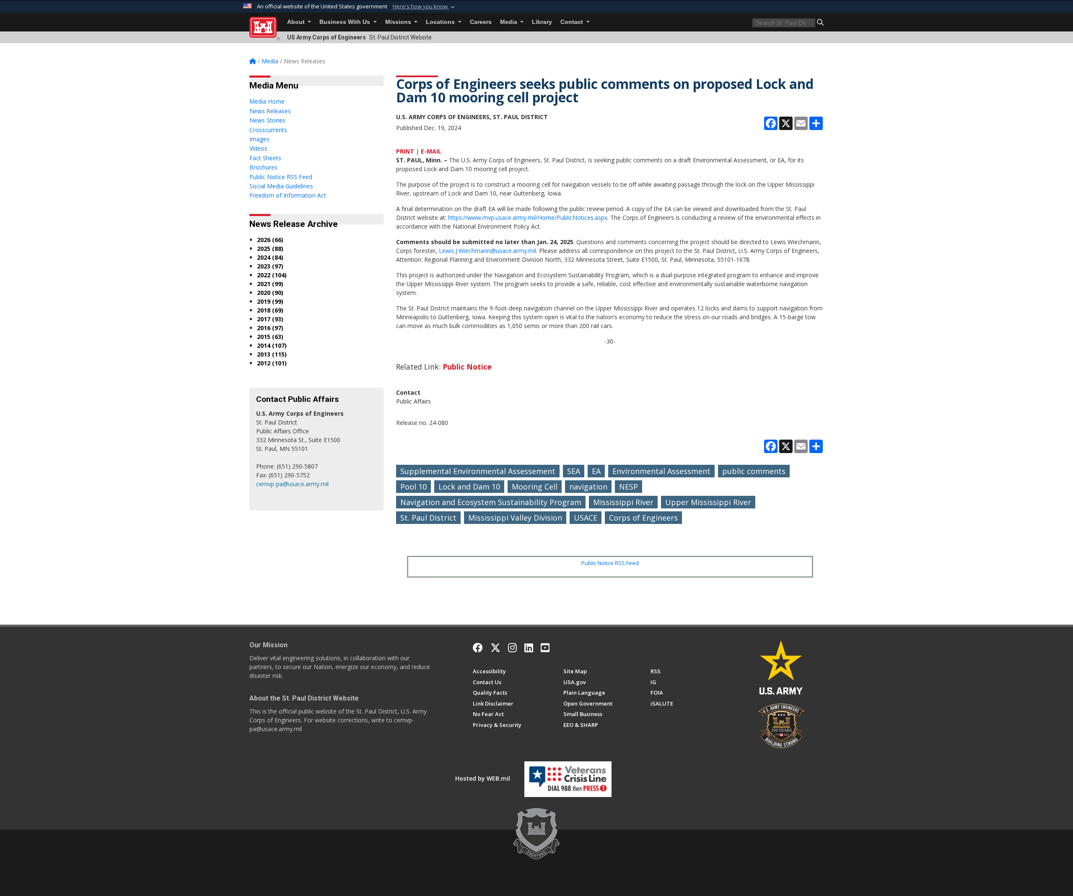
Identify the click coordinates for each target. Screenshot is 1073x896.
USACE (585, 518)
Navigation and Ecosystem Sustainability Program (490, 502)
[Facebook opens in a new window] (478, 647)
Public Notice (467, 367)
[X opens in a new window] (495, 647)
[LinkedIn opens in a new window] (528, 647)
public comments (753, 471)
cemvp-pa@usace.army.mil (292, 484)
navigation (588, 487)
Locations (441, 22)
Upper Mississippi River (708, 502)
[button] (424, 7)
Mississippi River (623, 502)
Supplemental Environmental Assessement (477, 471)
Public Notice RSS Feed (610, 563)
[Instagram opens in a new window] (512, 647)
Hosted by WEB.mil (482, 778)
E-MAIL (431, 151)
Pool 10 (413, 487)
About (296, 22)
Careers (481, 22)
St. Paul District (428, 518)
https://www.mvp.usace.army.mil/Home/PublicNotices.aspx (527, 217)
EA (596, 471)
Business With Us (345, 22)
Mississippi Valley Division (515, 518)
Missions (399, 22)
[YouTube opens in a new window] (545, 647)
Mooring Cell (534, 487)
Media (509, 22)
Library (542, 22)
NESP (628, 487)
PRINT (405, 151)
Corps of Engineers (643, 518)
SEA (573, 471)
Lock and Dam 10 (469, 487)
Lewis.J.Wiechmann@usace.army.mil (487, 251)
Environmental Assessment (661, 471)
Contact (572, 22)
